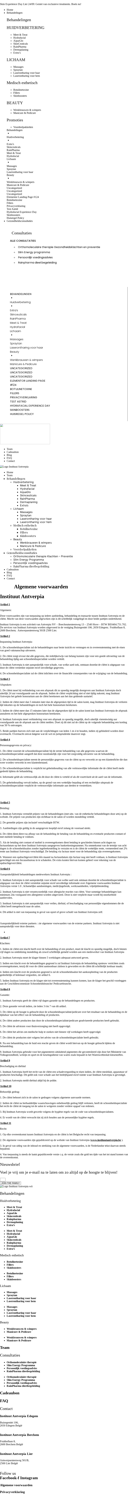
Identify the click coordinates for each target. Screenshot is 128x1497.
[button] (67, 12)
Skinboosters (14, 1267)
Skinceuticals (14, 1216)
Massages (12, 1292)
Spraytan (12, 1295)
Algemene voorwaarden (16, 1485)
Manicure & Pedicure (19, 1331)
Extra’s (11, 1225)
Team (5, 1347)
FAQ (4, 1401)
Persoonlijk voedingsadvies (22, 1368)
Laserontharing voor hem (21, 1301)
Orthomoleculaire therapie (21, 1362)
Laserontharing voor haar (21, 1298)
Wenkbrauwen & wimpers (22, 1328)
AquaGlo (12, 1213)
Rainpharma (14, 1219)
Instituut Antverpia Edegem (19, 1416)
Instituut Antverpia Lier (16, 1454)
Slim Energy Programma (21, 1365)
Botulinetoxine (15, 1261)
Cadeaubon (9, 1393)
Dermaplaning (15, 1222)
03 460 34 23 (7, 1428)
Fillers (10, 1264)
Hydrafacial (13, 1210)
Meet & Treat (14, 1207)
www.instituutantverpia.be (106, 1140)
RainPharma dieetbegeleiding (23, 1371)
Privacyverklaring (12, 1492)
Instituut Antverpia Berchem (19, 1435)
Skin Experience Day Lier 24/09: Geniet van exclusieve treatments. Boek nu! (40, 4)
